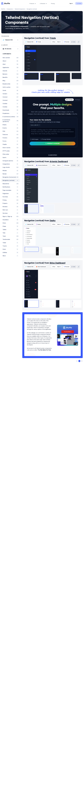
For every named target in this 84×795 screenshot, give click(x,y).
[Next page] (82, 361)
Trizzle (53, 38)
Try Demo (78, 3)
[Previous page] (77, 361)
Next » (59, 41)
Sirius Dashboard (57, 263)
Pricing (53, 3)
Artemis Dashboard (59, 161)
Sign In (71, 3)
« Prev (53, 41)
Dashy (53, 220)
